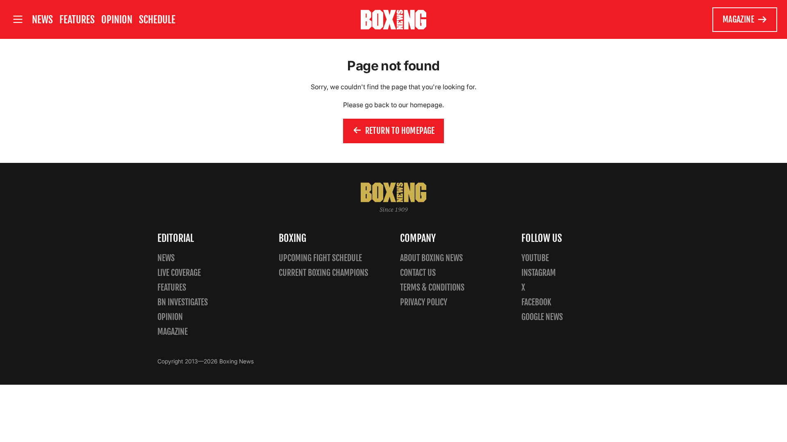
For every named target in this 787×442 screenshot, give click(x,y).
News (42, 20)
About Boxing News (431, 258)
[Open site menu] (17, 19)
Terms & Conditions (432, 287)
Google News (542, 317)
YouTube (535, 258)
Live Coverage (179, 273)
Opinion (116, 20)
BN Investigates (182, 302)
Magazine (738, 19)
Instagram (538, 273)
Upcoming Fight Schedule (320, 258)
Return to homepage (400, 131)
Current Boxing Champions (323, 273)
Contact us (418, 273)
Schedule (157, 20)
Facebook (536, 302)
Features (77, 20)
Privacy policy (423, 302)
